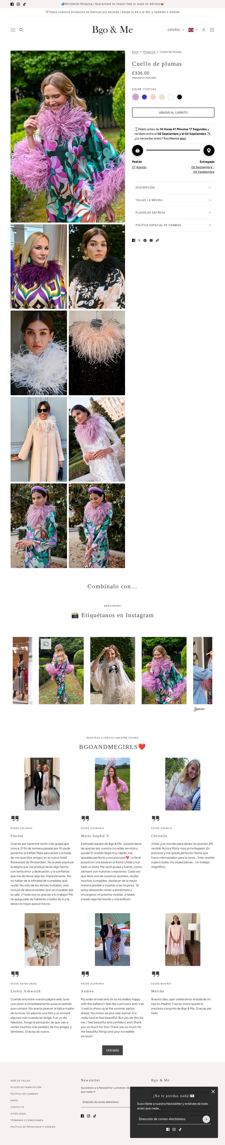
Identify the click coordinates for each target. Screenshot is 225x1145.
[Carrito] (212, 29)
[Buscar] (21, 29)
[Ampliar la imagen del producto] (68, 137)
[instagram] (18, 4)
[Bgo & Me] (112, 30)
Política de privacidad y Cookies (33, 1127)
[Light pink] (153, 97)
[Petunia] (144, 97)
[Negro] (179, 97)
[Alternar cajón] (13, 30)
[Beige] (162, 97)
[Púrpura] (135, 97)
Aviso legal (18, 1113)
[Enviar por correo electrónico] (151, 240)
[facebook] (12, 4)
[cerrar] (213, 1091)
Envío (14, 1100)
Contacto (17, 1107)
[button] (157, 240)
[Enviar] (206, 1119)
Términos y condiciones (27, 1120)
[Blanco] (170, 97)
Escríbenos (175, 138)
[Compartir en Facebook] (133, 240)
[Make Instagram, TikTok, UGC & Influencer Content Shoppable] (200, 710)
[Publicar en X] (139, 240)
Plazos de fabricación (26, 1087)
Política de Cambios (24, 1094)
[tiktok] (24, 4)
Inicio (135, 52)
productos (149, 52)
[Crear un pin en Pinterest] (145, 240)
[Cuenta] (203, 29)
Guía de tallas (20, 1080)
